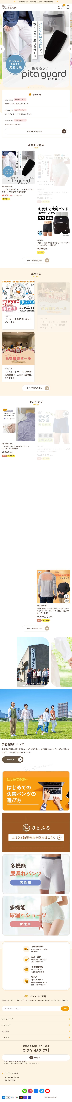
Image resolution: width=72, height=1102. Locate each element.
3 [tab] (33, 87)
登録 (65, 1008)
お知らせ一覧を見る (34, 131)
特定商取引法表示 (10, 1080)
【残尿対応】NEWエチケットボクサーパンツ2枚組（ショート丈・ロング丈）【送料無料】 (18, 555)
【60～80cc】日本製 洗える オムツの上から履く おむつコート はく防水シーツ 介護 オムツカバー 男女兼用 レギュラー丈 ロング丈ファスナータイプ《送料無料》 (53, 555)
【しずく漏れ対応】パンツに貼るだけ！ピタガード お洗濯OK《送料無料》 (18, 190)
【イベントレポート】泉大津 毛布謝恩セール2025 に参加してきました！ (53, 322)
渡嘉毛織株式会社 (7, 187)
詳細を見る (11, 759)
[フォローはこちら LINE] (24, 1091)
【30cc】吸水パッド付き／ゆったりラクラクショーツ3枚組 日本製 (18, 501)
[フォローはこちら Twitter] (41, 1091)
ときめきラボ (41, 187)
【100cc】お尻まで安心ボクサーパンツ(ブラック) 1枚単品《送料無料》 (53, 244)
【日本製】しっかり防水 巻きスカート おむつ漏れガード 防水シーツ (53, 501)
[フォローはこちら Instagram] (30, 1091)
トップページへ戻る (11, 1073)
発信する (37, 1057)
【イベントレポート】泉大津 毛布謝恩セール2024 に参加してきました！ (18, 374)
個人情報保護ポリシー (12, 1077)
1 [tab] (28, 87)
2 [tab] (31, 87)
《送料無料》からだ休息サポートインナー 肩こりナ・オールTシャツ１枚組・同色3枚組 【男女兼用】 (53, 610)
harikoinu (40, 240)
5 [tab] (39, 87)
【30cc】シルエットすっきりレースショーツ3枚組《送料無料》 (53, 190)
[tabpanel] (36, 49)
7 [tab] (44, 87)
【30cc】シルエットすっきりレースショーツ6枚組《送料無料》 (18, 609)
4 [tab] (36, 87)
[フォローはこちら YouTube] (47, 1091)
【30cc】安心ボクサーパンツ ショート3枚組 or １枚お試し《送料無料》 (53, 447)
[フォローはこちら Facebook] (36, 1091)
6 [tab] (41, 87)
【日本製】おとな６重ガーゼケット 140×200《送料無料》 (15, 244)
